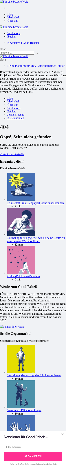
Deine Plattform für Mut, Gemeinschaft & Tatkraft (36, 65)
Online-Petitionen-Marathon (23, 276)
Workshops (13, 33)
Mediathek (13, 17)
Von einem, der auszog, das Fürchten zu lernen (34, 375)
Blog (10, 14)
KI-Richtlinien (15, 118)
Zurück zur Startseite (12, 154)
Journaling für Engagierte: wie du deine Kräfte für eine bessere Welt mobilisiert (36, 239)
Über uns (12, 20)
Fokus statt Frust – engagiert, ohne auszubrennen (35, 203)
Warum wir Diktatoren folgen (24, 410)
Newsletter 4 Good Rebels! (23, 42)
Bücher (11, 36)
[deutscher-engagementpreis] (12, 326)
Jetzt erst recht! (16, 114)
